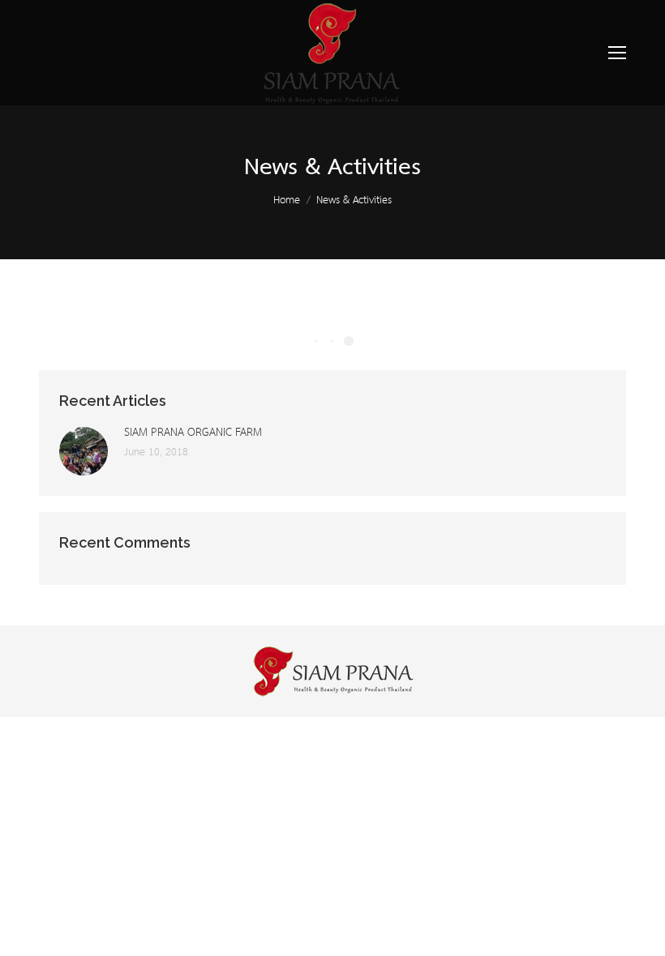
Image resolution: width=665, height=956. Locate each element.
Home (286, 200)
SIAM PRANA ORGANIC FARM (193, 432)
